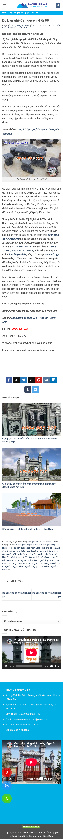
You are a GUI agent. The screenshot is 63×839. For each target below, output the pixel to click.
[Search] (58, 5)
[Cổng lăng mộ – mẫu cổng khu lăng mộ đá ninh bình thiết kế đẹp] (31, 419)
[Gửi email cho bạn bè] (31, 380)
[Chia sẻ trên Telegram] (35, 389)
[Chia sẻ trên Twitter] (23, 380)
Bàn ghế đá (33, 541)
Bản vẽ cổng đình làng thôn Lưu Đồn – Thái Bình (27, 529)
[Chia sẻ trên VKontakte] (46, 380)
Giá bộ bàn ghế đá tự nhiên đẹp (20, 551)
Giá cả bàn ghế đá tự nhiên (47, 551)
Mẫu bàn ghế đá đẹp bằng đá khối (41, 563)
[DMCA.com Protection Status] (31, 826)
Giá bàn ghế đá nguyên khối (26, 545)
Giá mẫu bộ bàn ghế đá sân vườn (21, 557)
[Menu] (4, 5)
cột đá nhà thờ (24, 246)
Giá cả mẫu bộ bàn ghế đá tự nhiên (17, 554)
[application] (31, 652)
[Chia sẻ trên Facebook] (9, 380)
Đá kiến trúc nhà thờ (20, 27)
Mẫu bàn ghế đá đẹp (16, 563)
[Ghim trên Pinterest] (38, 380)
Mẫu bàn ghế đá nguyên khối (30, 566)
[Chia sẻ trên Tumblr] (27, 389)
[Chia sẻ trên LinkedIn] (53, 380)
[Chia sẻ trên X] (16, 380)
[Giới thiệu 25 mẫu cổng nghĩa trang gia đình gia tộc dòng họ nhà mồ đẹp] (31, 464)
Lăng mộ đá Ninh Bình (17, 729)
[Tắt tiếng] (52, 666)
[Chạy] (6, 666)
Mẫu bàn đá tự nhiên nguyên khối (16, 560)
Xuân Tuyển (39, 25)
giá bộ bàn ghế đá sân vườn (23, 548)
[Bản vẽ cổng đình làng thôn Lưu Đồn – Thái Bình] (31, 509)
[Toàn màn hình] (57, 666)
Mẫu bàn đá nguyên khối (47, 557)
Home (5, 13)
